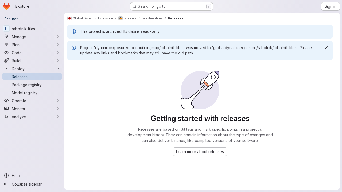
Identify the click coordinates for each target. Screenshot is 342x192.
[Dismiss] (326, 48)
